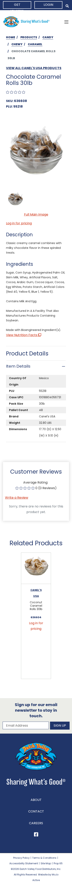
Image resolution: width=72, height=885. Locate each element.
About (36, 800)
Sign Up (60, 725)
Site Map (46, 863)
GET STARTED (17, 5)
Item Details (18, 366)
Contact (36, 811)
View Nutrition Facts (22, 335)
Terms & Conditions (44, 857)
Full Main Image (36, 214)
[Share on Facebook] (36, 835)
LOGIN (48, 4)
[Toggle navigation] (66, 22)
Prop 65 (58, 863)
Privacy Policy (21, 857)
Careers (36, 823)
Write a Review (16, 497)
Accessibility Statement (23, 863)
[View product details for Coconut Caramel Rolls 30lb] (36, 568)
